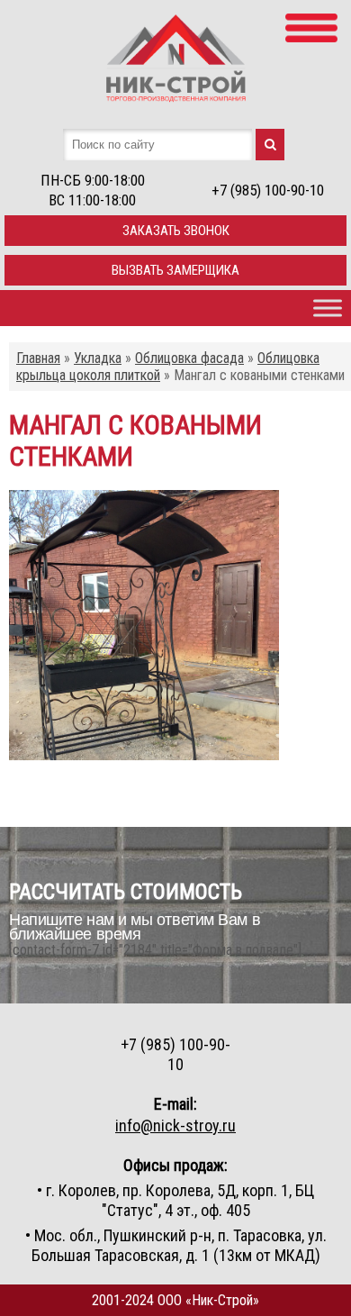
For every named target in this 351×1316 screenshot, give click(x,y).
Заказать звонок (176, 230)
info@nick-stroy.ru (175, 1125)
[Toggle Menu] (327, 307)
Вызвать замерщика (175, 270)
